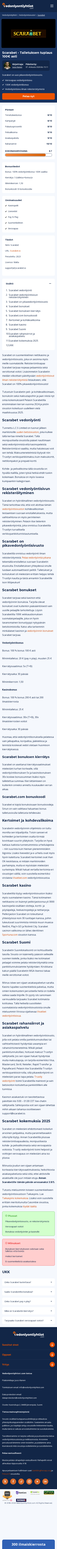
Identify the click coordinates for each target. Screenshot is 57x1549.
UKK (11, 345)
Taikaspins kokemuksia (15, 1198)
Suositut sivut (10, 1344)
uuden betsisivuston (27, 432)
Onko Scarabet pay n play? (17, 1301)
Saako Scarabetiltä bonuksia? (18, 1291)
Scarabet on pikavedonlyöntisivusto (28, 302)
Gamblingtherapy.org (41, 1470)
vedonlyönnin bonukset (40, 630)
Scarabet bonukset (19, 306)
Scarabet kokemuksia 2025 (23, 341)
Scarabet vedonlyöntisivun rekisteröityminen (23, 296)
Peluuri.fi (6, 1474)
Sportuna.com (10, 934)
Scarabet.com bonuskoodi (23, 315)
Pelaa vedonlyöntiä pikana (36, 557)
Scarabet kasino (17, 324)
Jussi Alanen (17, 67)
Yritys (5, 1364)
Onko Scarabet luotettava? (17, 1282)
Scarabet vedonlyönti (20, 290)
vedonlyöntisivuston (13, 509)
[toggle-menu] (52, 6)
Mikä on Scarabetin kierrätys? (19, 1310)
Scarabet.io (15, 250)
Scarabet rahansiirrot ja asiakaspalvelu (22, 335)
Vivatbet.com (20, 877)
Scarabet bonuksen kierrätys (24, 311)
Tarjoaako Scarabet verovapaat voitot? (24, 1320)
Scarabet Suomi (17, 329)
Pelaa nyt (28, 96)
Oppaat (6, 1354)
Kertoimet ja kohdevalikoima (24, 320)
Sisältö (9, 283)
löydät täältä (29, 1206)
